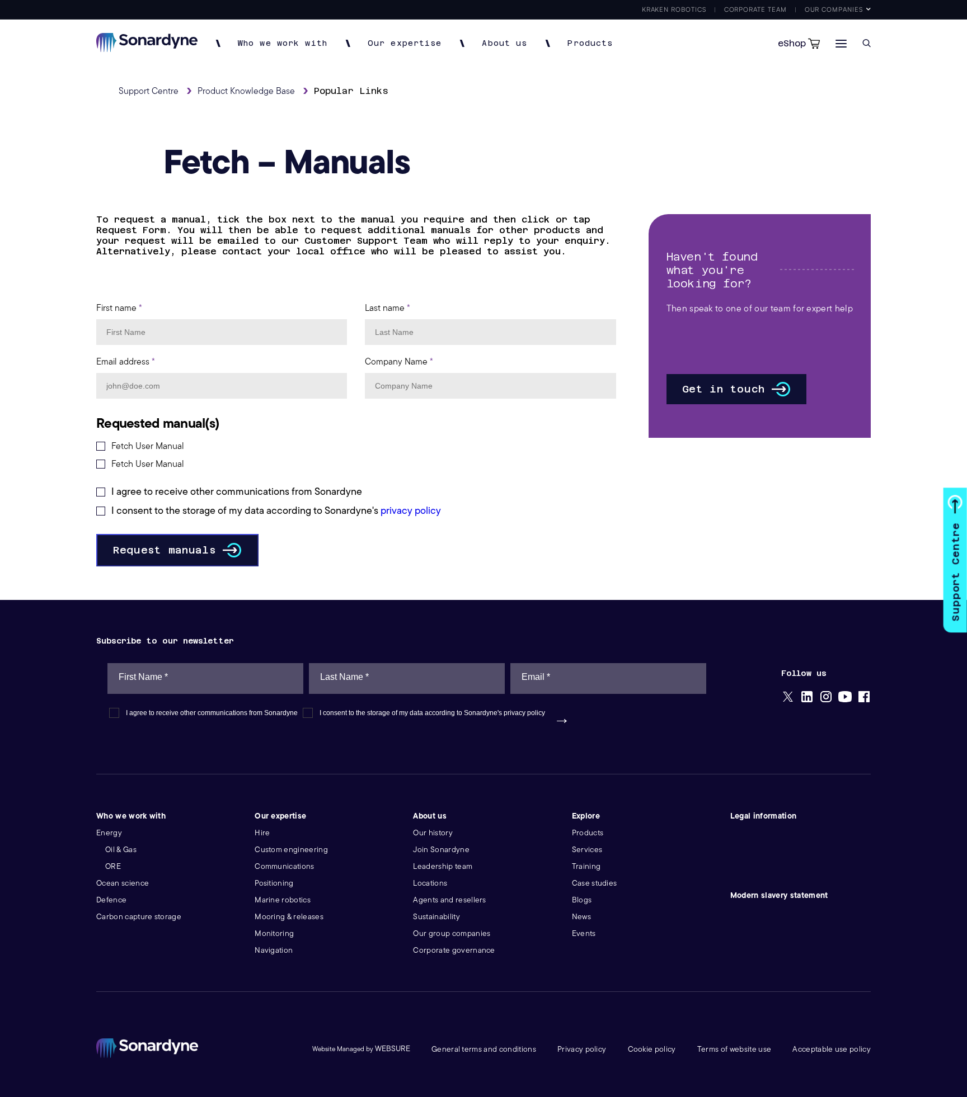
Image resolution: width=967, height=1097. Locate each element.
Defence (111, 899)
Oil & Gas (121, 849)
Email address (125, 361)
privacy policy (411, 510)
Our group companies (451, 933)
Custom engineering (291, 849)
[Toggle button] (841, 43)
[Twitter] (788, 698)
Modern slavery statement (779, 895)
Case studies (594, 883)
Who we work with (282, 43)
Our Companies (834, 9)
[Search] (866, 43)
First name (119, 308)
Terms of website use (734, 1049)
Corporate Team (755, 9)
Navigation (274, 950)
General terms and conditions (483, 1049)
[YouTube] (845, 698)
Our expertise (405, 43)
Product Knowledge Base (246, 91)
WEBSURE (392, 1048)
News (581, 916)
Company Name (399, 361)
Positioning (274, 883)
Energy (109, 832)
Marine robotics (283, 899)
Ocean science (122, 883)
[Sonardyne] (147, 49)
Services (587, 849)
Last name (387, 308)
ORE (113, 866)
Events (584, 933)
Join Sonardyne (441, 849)
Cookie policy (652, 1049)
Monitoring (274, 933)
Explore (586, 816)
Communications (284, 866)
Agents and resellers (449, 899)
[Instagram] (826, 698)
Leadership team (442, 866)
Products (590, 43)
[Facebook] (864, 698)
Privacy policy (581, 1049)
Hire (262, 832)
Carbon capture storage (138, 916)
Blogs (582, 899)
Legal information (763, 816)
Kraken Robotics (674, 9)
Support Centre (955, 572)
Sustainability (436, 916)
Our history (433, 832)
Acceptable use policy (831, 1049)
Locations (430, 883)
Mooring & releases (289, 916)
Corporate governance (454, 950)
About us (504, 43)
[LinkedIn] (807, 698)
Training (586, 866)
